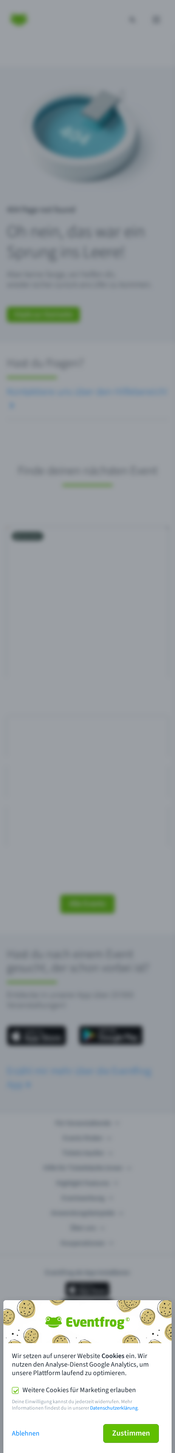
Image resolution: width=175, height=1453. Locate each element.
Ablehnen (26, 1433)
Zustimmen (131, 1433)
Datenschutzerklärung (114, 1408)
